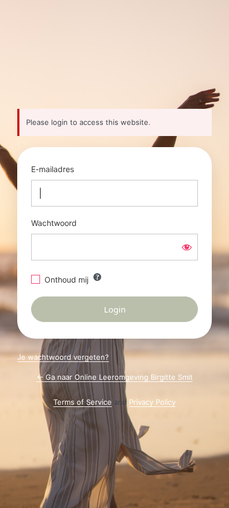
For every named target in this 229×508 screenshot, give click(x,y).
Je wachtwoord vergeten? (63, 357)
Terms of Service (82, 402)
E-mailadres (52, 169)
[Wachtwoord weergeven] (187, 247)
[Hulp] (97, 277)
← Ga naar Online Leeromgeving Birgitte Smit (115, 377)
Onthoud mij (66, 279)
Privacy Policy (152, 402)
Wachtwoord (54, 223)
